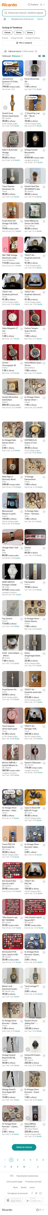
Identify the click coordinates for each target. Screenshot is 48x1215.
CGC (11, 1176)
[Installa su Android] (34, 1200)
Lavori (32, 1187)
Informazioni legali (14, 1182)
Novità (23, 1187)
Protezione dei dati (33, 1182)
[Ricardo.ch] (9, 4)
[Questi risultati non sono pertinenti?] (36, 51)
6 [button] (43, 1160)
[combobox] (24, 12)
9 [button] (17, 1167)
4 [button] (30, 1160)
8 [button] (11, 1167)
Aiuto (15, 1187)
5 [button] (36, 1160)
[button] (33, 5)
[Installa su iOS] (14, 1200)
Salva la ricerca (24, 1147)
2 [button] (17, 1160)
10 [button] (24, 1167)
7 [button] (4, 1167)
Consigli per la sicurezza (17, 1193)
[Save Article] (21, 79)
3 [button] (24, 1160)
